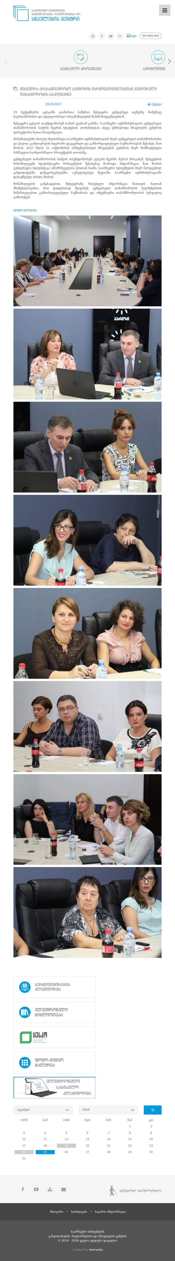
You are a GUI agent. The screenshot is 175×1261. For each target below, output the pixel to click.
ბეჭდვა (156, 104)
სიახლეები (79, 1212)
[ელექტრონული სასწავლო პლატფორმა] (87, 1088)
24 (24, 1152)
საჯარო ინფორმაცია (110, 1212)
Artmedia (96, 1250)
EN (119, 36)
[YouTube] (110, 36)
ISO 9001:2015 (150, 35)
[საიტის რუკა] (49, 1189)
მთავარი (56, 1212)
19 (66, 1146)
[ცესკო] (87, 1037)
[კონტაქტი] (63, 1189)
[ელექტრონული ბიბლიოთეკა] (87, 1012)
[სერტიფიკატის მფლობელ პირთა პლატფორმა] (87, 987)
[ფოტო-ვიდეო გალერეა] (87, 1062)
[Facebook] (101, 36)
